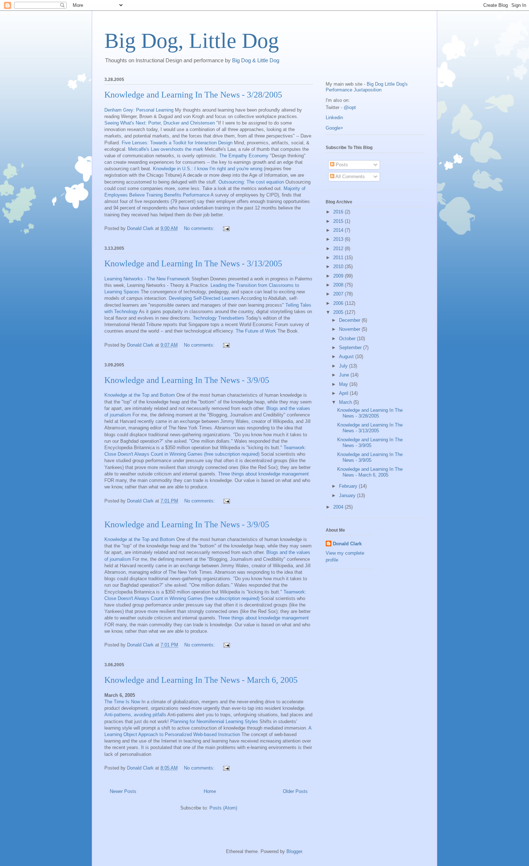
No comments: (200, 228)
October (348, 338)
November (350, 329)
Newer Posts (123, 791)
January (348, 495)
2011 (339, 257)
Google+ (334, 128)
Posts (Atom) (223, 808)
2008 (339, 285)
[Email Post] (226, 228)
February (349, 486)
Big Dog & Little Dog (255, 60)
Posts (341, 164)
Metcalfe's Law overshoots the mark (165, 149)
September (351, 347)
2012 (339, 248)
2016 (339, 212)
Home (210, 791)
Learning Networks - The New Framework (147, 278)
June (345, 375)
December (350, 320)
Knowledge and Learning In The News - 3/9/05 (186, 380)
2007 (339, 294)
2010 (339, 266)
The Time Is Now (122, 701)
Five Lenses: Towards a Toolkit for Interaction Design (177, 142)
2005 (339, 312)
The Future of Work (256, 331)
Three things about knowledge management (263, 474)
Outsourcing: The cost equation (251, 182)
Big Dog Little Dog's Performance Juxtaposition (367, 87)
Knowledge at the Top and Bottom (139, 395)
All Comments (349, 176)
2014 (339, 230)
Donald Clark (347, 543)
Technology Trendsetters (218, 318)
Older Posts (295, 791)
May (344, 384)
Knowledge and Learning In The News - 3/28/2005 (193, 94)
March (346, 402)
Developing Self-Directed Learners (204, 298)
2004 (339, 507)
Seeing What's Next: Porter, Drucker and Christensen (159, 123)
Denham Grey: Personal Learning (138, 110)
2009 (339, 276)
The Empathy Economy (243, 155)
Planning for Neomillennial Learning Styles (214, 721)
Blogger (294, 851)
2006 (339, 303)
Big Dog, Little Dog (191, 41)
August (347, 356)
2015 (339, 221)
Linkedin (334, 117)
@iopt (350, 107)
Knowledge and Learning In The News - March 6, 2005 (201, 680)
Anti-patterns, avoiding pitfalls (135, 714)
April (344, 393)
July (344, 366)
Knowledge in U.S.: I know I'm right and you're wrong (207, 168)
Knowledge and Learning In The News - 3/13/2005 (193, 263)
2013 (339, 239)
